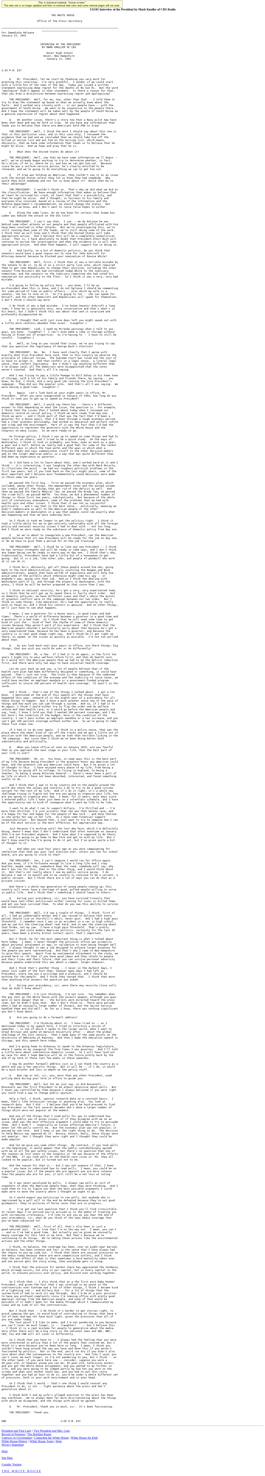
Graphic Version (12, 1464)
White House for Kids (84, 1437)
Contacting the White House (51, 1437)
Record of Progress (13, 1434)
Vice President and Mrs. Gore (52, 1430)
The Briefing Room (39, 1434)
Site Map (7, 1458)
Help (59, 1441)
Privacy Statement (13, 1444)
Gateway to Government (17, 1437)
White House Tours (42, 1441)
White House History (15, 1441)
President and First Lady (16, 1430)
